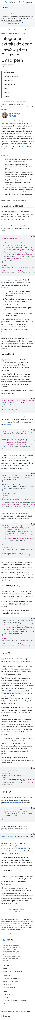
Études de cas (7, 984)
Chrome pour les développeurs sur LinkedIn (15, 1000)
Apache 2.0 (4, 925)
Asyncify (23, 146)
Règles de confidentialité (23, 1011)
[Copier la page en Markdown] (9, 66)
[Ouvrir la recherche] (19, 2)
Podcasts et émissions (9, 987)
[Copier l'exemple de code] (34, 236)
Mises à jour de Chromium (10, 981)
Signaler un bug (7, 968)
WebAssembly (26, 30)
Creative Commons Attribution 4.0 (22, 921)
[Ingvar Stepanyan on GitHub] (13, 116)
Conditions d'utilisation (7, 1011)
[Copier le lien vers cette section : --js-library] (13, 792)
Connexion (29, 2)
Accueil (3, 30)
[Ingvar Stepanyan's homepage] (15, 116)
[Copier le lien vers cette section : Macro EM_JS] (16, 354)
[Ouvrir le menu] (3, 2)
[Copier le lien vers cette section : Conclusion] (14, 871)
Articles (4, 8)
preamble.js (7, 425)
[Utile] (21, 33)
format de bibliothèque (13, 803)
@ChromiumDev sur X (9, 994)
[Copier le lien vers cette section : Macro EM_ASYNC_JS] (23, 586)
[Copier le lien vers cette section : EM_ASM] (11, 653)
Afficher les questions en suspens (12, 971)
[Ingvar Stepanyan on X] (10, 116)
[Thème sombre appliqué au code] (32, 236)
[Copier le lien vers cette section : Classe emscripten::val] (24, 206)
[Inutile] (24, 33)
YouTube (5, 997)
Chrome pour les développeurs (11, 978)
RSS (4, 1003)
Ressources (17, 30)
